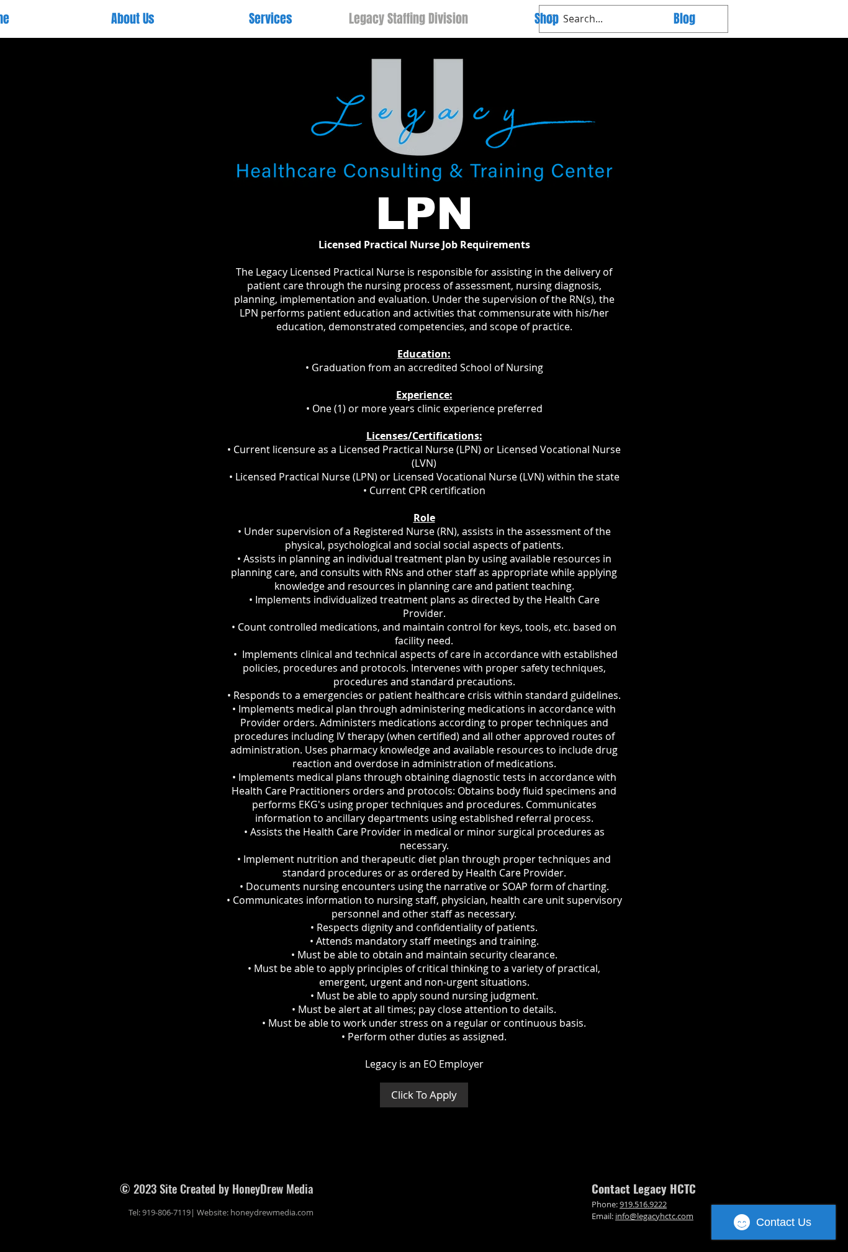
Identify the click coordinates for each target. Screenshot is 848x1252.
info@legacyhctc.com (654, 1216)
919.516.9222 (643, 1204)
